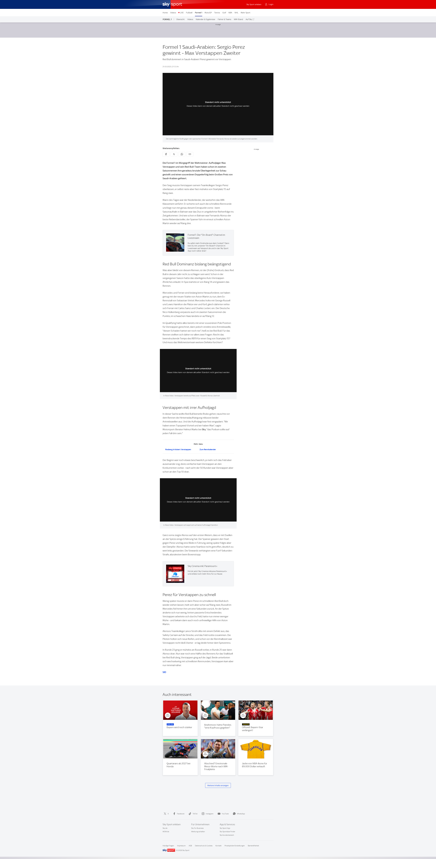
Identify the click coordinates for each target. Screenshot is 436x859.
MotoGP (208, 12)
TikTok (195, 814)
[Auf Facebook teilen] (166, 154)
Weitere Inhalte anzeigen (218, 785)
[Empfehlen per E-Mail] (189, 154)
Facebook (180, 814)
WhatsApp (241, 814)
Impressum (181, 846)
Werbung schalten (198, 832)
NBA (230, 12)
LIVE (182, 12)
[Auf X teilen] (174, 154)
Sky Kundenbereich (227, 835)
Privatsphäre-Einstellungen (235, 846)
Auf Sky (249, 19)
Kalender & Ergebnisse (205, 19)
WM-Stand (238, 19)
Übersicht (180, 19)
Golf (224, 12)
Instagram (209, 814)
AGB (190, 846)
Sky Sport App (225, 828)
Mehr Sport (245, 12)
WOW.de (166, 832)
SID (164, 672)
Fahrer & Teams (224, 19)
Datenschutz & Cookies (203, 846)
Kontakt (219, 846)
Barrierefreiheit (253, 846)
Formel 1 (198, 12)
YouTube (225, 814)
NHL (236, 12)
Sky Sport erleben (253, 4)
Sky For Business (197, 828)
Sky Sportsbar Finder (227, 832)
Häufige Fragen (168, 846)
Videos (173, 12)
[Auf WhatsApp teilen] (181, 154)
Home (165, 12)
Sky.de (165, 828)
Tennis (217, 12)
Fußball (189, 12)
